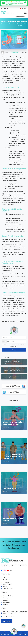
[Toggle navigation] (25, 12)
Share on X (22, 321)
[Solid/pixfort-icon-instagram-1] (5, 570)
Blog (2, 23)
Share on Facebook (10, 321)
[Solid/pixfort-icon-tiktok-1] (11, 570)
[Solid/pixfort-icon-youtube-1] (8, 570)
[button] (14, 3)
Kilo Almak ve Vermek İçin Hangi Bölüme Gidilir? (13, 423)
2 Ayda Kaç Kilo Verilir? (11, 488)
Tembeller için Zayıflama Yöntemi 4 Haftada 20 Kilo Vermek (13, 456)
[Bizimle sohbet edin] (23, 626)
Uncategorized (8, 23)
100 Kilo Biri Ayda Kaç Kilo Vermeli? (13, 519)
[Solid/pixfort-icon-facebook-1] (2, 570)
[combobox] (4, 341)
